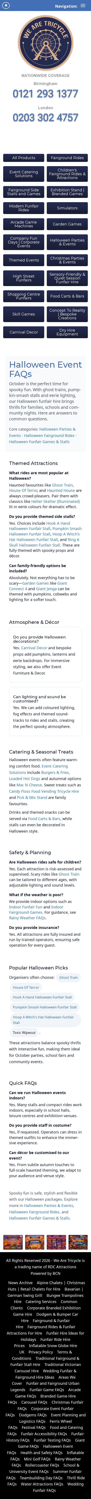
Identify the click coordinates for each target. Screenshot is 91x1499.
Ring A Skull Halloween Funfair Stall (44, 542)
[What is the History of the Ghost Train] (56, 1242)
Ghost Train (62, 485)
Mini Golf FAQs (37, 1458)
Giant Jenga (46, 588)
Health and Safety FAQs (42, 1452)
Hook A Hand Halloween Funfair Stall (39, 526)
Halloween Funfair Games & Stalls (39, 441)
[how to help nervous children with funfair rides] (35, 1242)
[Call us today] (45, 94)
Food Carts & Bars (67, 296)
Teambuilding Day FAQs (41, 1477)
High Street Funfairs (23, 278)
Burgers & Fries (55, 772)
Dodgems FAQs (33, 1414)
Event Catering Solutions (24, 174)
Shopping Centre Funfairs (24, 296)
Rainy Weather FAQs (27, 917)
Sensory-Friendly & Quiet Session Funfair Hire (67, 278)
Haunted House (61, 490)
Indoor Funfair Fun (25, 906)
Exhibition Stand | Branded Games (67, 192)
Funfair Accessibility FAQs (44, 1433)
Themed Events (24, 260)
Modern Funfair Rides (24, 208)
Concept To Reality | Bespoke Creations (67, 314)
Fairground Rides (67, 158)
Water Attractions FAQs (42, 1483)
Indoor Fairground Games (36, 909)
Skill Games (23, 314)
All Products (23, 158)
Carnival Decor (24, 332)
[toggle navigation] (83, 5)
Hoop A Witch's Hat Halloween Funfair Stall (44, 536)
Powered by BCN (46, 1273)
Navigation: (66, 6)
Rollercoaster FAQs (42, 1465)
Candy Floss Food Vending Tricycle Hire (44, 791)
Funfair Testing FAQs (52, 1440)
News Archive (20, 1282)
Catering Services (41, 1301)
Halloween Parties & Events (67, 242)
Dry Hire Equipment (67, 332)
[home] (6, 5)
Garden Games (67, 224)
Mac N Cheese (29, 784)
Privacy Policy (41, 1351)
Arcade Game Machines (24, 224)
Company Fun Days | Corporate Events (24, 242)
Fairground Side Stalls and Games (23, 192)
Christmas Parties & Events (67, 260)
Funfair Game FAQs (47, 1389)
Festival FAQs (34, 1427)
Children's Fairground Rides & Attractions (67, 174)
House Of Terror (23, 490)
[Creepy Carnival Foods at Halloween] (13, 1242)
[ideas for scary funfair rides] (78, 1242)
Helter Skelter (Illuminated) (55, 501)
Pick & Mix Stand (32, 797)
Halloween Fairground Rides (49, 435)
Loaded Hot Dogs (24, 778)
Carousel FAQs (34, 1402)
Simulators (67, 208)
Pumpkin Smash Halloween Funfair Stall (45, 531)
